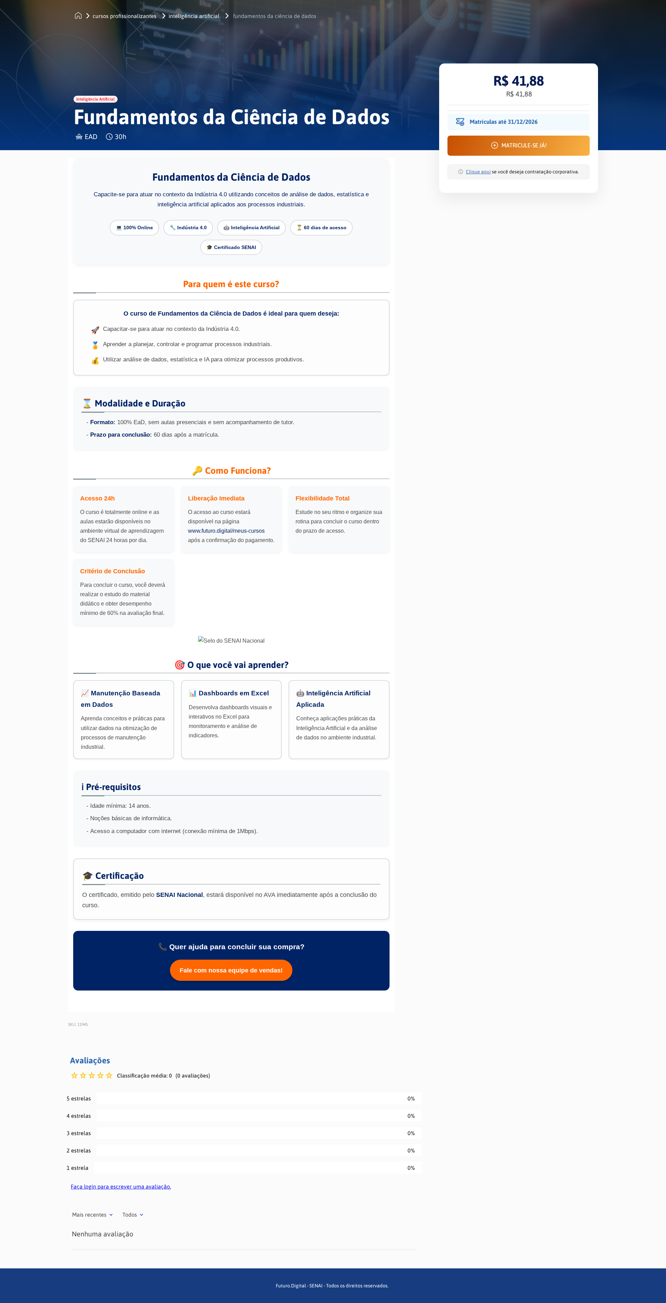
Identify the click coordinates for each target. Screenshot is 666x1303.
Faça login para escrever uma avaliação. (121, 1186)
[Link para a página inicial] (78, 15)
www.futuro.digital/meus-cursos (226, 531)
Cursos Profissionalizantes (124, 16)
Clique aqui (478, 171)
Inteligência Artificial (194, 16)
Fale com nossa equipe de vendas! (231, 970)
